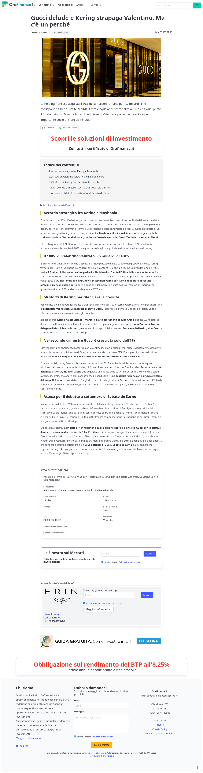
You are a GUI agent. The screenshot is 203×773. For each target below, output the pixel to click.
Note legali (160, 720)
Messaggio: (79, 711)
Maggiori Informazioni (98, 609)
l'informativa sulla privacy (129, 562)
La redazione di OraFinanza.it (101, 756)
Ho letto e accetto (121, 562)
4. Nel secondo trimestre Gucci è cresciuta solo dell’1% (79, 187)
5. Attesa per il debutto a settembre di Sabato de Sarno (79, 193)
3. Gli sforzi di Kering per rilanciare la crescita (74, 182)
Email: (77, 700)
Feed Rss (23, 746)
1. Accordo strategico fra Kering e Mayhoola (73, 171)
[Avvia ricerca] (197, 5)
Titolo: (51, 614)
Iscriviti (150, 553)
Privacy (160, 724)
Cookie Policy (159, 729)
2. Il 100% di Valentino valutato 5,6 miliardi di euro (76, 176)
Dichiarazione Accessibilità (160, 733)
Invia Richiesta (101, 744)
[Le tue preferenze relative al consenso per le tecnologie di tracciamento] (198, 768)
